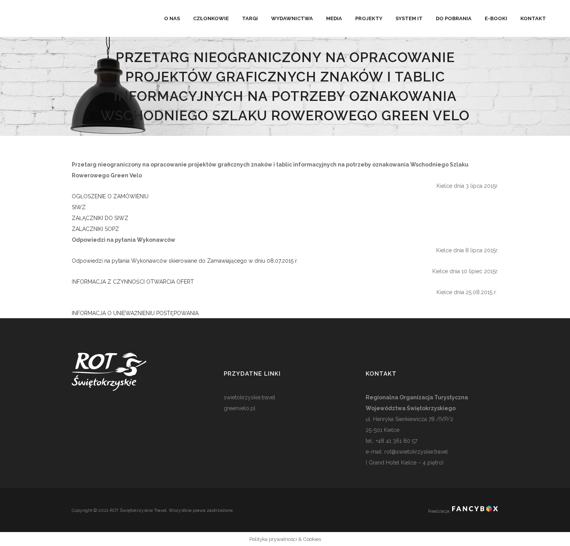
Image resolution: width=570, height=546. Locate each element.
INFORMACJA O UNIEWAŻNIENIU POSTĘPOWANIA (135, 313)
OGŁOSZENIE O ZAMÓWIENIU (110, 196)
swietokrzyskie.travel (249, 397)
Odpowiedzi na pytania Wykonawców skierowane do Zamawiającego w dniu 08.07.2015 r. (185, 261)
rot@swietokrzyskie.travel (415, 452)
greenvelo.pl (240, 408)
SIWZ (79, 207)
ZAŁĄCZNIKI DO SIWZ (100, 218)
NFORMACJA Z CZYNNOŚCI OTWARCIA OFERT (133, 282)
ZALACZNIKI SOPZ (95, 229)
